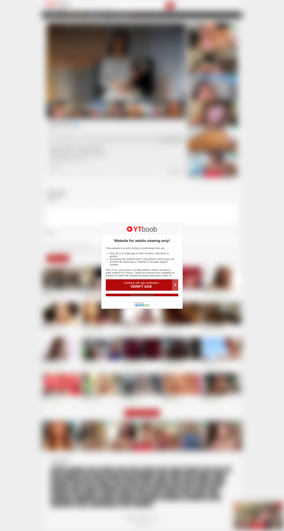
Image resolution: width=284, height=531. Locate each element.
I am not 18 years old (142, 295)
